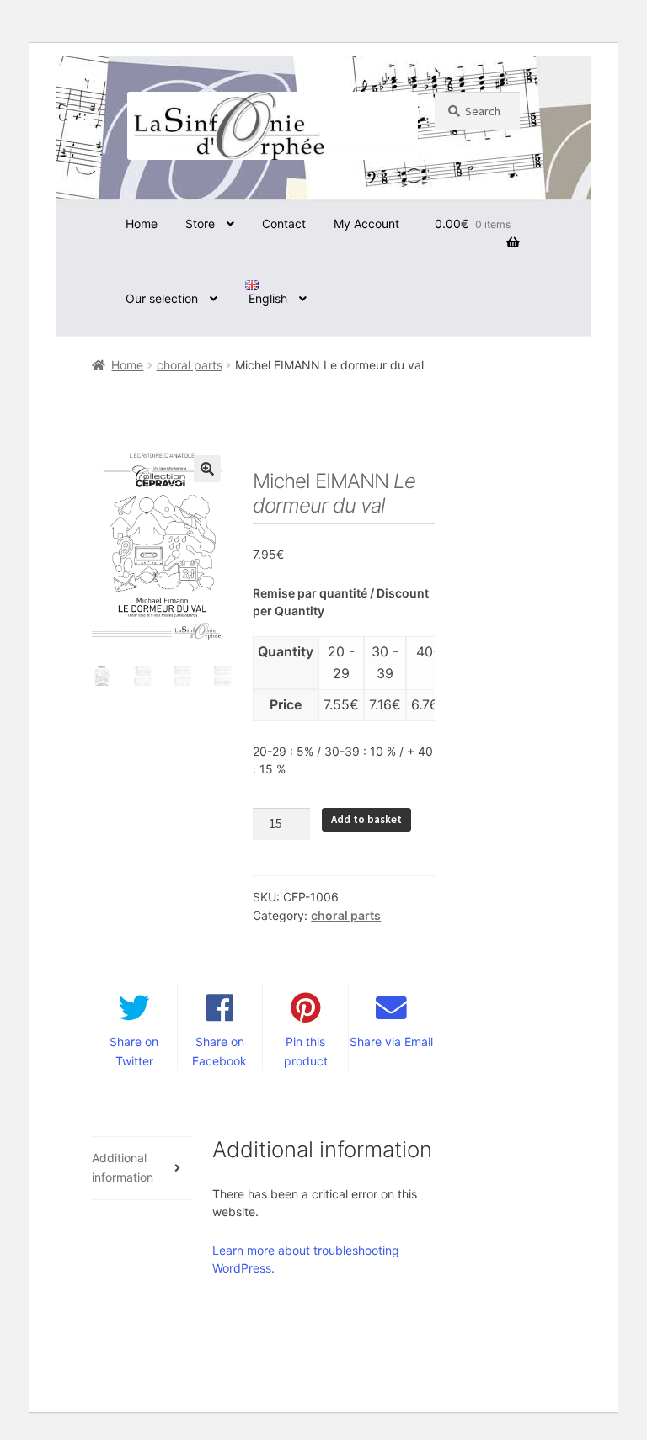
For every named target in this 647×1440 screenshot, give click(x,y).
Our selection (162, 298)
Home (142, 223)
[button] (207, 468)
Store (200, 223)
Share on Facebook (219, 1051)
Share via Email (391, 1041)
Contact (284, 223)
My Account (366, 223)
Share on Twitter (134, 1051)
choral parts (189, 365)
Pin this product (306, 1051)
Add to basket (366, 819)
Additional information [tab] (122, 1167)
